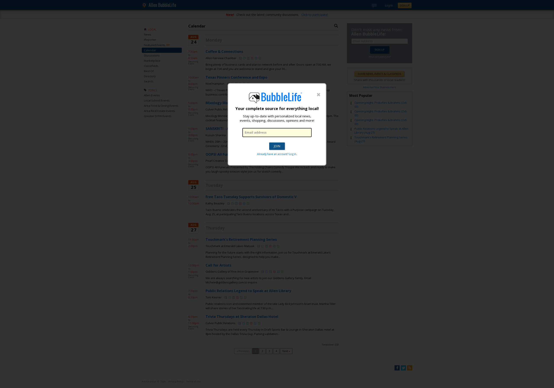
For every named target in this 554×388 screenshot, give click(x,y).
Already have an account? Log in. (277, 154)
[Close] (318, 95)
